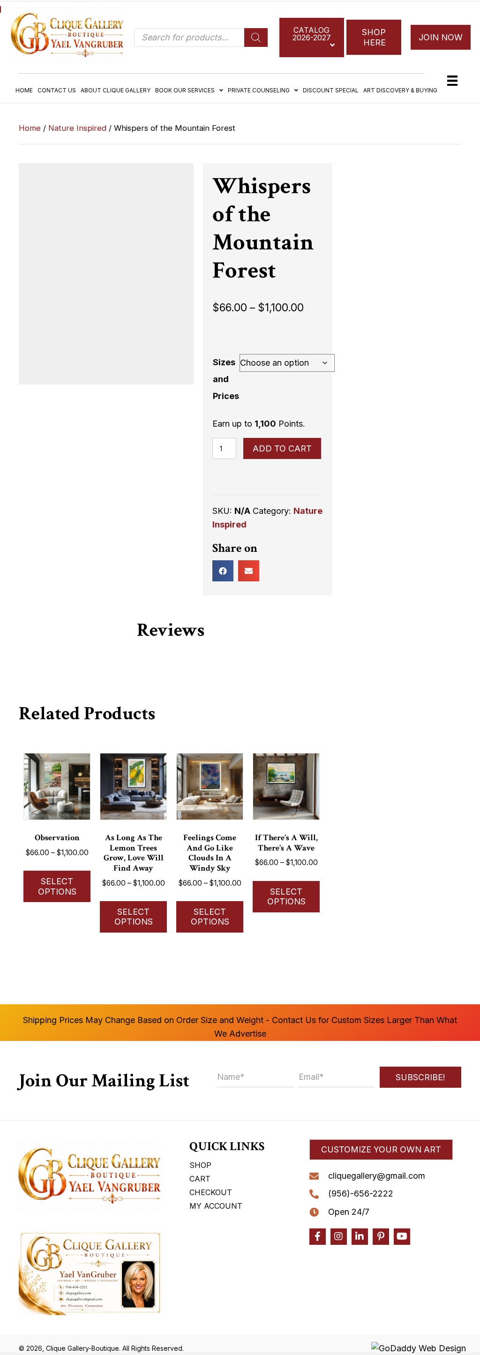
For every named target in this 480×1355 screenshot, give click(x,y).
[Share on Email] (248, 570)
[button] (381, 1149)
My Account (215, 1206)
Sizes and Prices (226, 379)
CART (199, 1178)
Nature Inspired (77, 128)
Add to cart (282, 448)
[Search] (256, 37)
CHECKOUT (210, 1192)
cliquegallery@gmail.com (376, 1176)
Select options (57, 886)
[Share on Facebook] (222, 570)
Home (30, 128)
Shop (200, 1165)
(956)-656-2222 (360, 1193)
